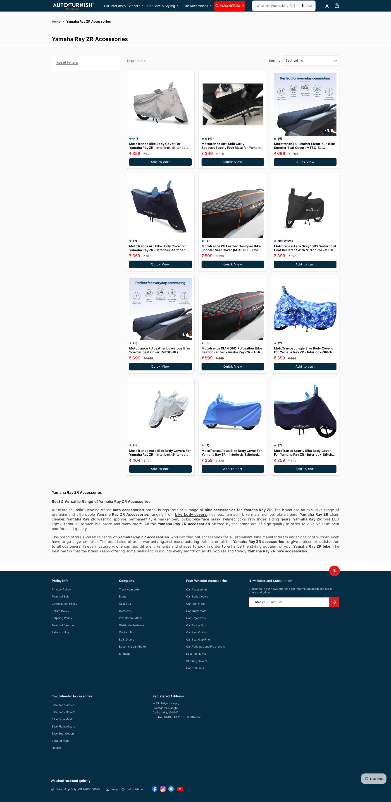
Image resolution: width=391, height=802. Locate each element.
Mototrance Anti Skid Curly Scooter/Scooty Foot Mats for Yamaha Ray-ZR (232, 145)
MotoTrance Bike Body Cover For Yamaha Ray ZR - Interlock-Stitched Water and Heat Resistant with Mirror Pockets (158, 145)
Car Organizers (196, 618)
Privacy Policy (61, 589)
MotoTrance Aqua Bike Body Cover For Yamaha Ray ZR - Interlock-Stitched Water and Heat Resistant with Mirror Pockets (232, 452)
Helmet (56, 747)
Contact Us (126, 632)
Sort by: (275, 61)
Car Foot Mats (195, 603)
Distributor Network (132, 625)
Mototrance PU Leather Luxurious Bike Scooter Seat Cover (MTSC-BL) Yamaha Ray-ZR (159, 350)
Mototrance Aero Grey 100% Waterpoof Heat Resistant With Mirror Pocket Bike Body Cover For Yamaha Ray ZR (305, 248)
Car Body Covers (197, 596)
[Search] (310, 6)
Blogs (122, 596)
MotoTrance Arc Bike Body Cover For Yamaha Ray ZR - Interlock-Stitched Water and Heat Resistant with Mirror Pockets (158, 248)
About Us (125, 603)
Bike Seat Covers (63, 733)
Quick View (232, 162)
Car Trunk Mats (196, 611)
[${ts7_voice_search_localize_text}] (302, 5)
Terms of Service (63, 625)
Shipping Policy (62, 618)
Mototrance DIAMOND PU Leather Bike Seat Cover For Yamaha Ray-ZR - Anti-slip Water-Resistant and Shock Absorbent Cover (232, 350)
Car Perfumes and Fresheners (205, 646)
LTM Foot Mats (196, 653)
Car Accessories (196, 589)
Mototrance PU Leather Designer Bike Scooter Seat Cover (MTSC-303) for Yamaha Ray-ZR (231, 248)
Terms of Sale (61, 596)
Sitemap (124, 653)
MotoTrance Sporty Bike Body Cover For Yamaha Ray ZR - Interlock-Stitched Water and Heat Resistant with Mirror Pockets (305, 452)
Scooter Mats (60, 740)
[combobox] (283, 6)
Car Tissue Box (196, 625)
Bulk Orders (126, 639)
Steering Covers (196, 661)
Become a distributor (132, 646)
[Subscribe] (334, 602)
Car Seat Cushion (197, 632)
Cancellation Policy (64, 603)
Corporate (125, 611)
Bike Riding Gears (63, 726)
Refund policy (61, 632)
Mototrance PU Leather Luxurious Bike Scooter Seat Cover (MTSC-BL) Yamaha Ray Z (304, 145)
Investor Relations (131, 618)
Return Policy (60, 611)
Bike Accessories (63, 705)
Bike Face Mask (62, 719)
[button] (124, 6)
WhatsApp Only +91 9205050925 (78, 789)
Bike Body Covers (63, 712)
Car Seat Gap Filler (198, 639)
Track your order (130, 589)
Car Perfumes (195, 668)
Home (56, 21)
